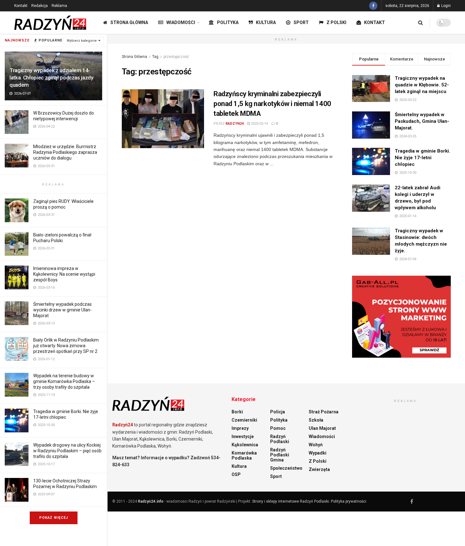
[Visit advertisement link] (401, 317)
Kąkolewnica (245, 444)
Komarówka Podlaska (244, 455)
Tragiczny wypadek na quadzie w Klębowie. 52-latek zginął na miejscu (422, 84)
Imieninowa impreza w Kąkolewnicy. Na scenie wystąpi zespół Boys (64, 274)
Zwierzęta (319, 469)
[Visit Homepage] (50, 23)
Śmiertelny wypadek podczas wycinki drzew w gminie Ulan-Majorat (62, 310)
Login (445, 5)
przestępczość (176, 56)
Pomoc (278, 428)
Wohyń (316, 444)
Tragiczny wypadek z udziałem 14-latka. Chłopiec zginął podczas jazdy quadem (51, 77)
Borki (237, 411)
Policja (277, 411)
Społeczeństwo (286, 468)
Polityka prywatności (348, 501)
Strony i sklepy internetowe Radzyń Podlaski (290, 501)
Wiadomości (180, 22)
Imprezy (240, 428)
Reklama (59, 5)
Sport (301, 22)
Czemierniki (244, 420)
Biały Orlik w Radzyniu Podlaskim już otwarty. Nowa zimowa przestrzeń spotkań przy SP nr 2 (66, 345)
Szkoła (316, 420)
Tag (155, 56)
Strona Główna (129, 22)
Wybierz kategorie (82, 41)
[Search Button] (420, 22)
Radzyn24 (235, 124)
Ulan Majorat (322, 428)
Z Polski (336, 22)
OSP (236, 474)
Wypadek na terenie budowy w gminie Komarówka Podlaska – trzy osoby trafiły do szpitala (64, 381)
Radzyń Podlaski (279, 439)
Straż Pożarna (323, 411)
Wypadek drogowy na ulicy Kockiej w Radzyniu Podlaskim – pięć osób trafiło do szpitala (67, 450)
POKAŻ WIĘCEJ (53, 518)
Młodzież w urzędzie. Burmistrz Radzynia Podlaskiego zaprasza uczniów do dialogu (65, 152)
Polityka (228, 22)
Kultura (266, 22)
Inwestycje (243, 436)
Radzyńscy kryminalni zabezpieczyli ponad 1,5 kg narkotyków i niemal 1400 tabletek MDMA (272, 103)
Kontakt (21, 5)
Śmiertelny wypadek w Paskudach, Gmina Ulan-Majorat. (422, 121)
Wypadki (317, 452)
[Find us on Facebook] (373, 5)
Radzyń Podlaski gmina (279, 454)
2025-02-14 (259, 124)
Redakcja (39, 5)
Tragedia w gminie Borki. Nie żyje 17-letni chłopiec (422, 157)
